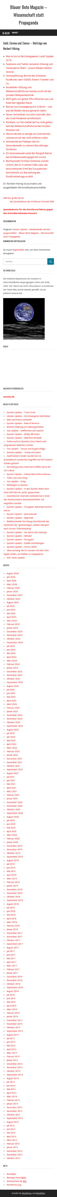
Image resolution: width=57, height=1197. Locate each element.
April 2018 (11, 918)
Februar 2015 (13, 1056)
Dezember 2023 (14, 671)
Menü (15, 32)
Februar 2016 (13, 1012)
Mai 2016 (11, 1001)
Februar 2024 (13, 664)
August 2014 (13, 1078)
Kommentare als (17, 1181)
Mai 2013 (11, 1132)
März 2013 (12, 1140)
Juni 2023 (11, 693)
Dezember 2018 (14, 889)
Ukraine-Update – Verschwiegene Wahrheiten (28, 416)
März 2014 (12, 1096)
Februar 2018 (13, 925)
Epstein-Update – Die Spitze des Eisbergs (27, 532)
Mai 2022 (11, 740)
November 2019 (14, 849)
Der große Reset (15, 198)
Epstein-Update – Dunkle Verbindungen (25, 543)
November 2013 (14, 1111)
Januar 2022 (12, 754)
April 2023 (11, 700)
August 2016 (13, 991)
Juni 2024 (11, 649)
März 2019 (12, 878)
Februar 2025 (13, 624)
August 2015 (13, 1034)
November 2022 (14, 718)
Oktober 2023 (13, 678)
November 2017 (14, 936)
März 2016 (12, 1009)
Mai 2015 (11, 1045)
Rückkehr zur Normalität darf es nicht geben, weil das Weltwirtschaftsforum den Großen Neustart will (29, 126)
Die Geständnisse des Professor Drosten (29, 201)
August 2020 (13, 816)
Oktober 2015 (13, 1027)
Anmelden (11, 1174)
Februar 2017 (13, 969)
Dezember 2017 (14, 933)
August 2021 (13, 773)
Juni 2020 (11, 824)
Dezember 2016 (14, 976)
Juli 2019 (11, 864)
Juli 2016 (11, 994)
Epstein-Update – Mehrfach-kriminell (24, 437)
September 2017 (15, 943)
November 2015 (14, 1023)
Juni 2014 (11, 1085)
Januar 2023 (12, 711)
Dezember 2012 (14, 1151)
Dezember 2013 (14, 1107)
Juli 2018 (11, 907)
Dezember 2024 (14, 631)
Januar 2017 (12, 972)
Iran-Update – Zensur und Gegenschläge (26, 448)
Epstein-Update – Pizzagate (20, 539)
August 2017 (13, 947)
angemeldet (18, 249)
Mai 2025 (11, 613)
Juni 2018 (11, 911)
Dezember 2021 (14, 758)
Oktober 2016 (13, 983)
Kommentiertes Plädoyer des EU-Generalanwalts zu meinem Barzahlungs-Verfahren (27, 145)
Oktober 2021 (13, 765)
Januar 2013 (12, 1147)
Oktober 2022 (13, 722)
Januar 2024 (12, 667)
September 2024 (15, 642)
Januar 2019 (12, 885)
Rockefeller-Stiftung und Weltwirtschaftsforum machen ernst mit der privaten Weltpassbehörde (28, 91)
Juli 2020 (11, 820)
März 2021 (12, 791)
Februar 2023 (13, 707)
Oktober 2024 (13, 638)
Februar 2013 (13, 1143)
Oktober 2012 (13, 1158)
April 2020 (11, 831)
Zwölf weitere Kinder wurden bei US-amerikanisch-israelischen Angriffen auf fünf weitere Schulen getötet (28, 459)
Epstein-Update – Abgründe (20, 517)
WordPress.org (14, 1184)
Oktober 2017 (13, 940)
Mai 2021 (11, 784)
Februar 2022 (13, 751)
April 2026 (11, 580)
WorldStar (40, 1193)
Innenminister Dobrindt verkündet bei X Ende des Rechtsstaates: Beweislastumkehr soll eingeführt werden (27, 499)
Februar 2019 (13, 882)
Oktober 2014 (13, 1071)
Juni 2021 (11, 780)
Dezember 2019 (14, 845)
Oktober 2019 (13, 853)
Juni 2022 (11, 736)
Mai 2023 (11, 696)
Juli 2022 (11, 733)
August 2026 (13, 573)
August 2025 (13, 602)
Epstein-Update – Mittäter (19, 535)
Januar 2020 (12, 842)
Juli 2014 (11, 1081)
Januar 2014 (12, 1103)
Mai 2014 (11, 1089)
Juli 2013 (11, 1125)
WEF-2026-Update (16, 557)
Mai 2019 (11, 871)
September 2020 (15, 813)
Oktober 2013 (13, 1114)
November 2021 (14, 762)
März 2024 (12, 660)
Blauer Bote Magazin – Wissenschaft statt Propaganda (28, 15)
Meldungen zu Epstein (17, 485)
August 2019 (13, 860)
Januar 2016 (12, 1016)
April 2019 (11, 874)
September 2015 (15, 1031)
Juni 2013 (11, 1129)
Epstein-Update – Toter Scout (21, 412)
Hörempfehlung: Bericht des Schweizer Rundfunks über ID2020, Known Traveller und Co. (30, 79)
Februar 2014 (13, 1100)
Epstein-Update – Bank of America (23, 423)
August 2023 (13, 686)
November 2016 (14, 980)
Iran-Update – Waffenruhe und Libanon (25, 430)
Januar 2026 (12, 591)
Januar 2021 (12, 798)
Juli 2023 (11, 689)
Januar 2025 (12, 627)
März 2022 (12, 747)
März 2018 (12, 922)
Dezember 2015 (14, 1020)
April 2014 (11, 1092)
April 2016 (11, 1005)
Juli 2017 (11, 951)
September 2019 (15, 856)
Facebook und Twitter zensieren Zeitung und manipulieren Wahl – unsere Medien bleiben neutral (29, 68)
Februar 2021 (13, 794)
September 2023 (15, 682)
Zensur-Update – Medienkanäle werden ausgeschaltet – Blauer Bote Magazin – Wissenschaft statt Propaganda (28, 233)
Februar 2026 (13, 587)
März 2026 (12, 584)
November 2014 (14, 1067)
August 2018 (13, 904)
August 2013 (13, 1121)
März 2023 (12, 704)
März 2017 (12, 965)
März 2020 (12, 834)
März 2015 (12, 1052)
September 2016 (15, 987)
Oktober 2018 (13, 896)
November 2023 (14, 675)
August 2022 (13, 729)
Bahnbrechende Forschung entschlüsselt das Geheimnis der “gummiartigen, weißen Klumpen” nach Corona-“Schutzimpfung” (27, 525)
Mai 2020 (11, 827)
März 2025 (12, 620)
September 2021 (15, 769)
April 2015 (11, 1049)
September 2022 (15, 725)
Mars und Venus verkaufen (19, 419)
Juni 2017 (11, 954)
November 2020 (14, 805)
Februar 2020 (13, 838)
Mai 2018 (11, 914)
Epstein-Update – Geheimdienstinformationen (28, 474)
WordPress (27, 1193)
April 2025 (11, 617)
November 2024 (14, 635)
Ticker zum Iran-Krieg (17, 477)
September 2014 (15, 1074)
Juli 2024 (11, 646)
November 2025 (14, 595)
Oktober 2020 (13, 809)
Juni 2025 (11, 609)
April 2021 (11, 787)
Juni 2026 (11, 577)
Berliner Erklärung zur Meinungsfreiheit (25, 426)
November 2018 (14, 893)
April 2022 (11, 744)
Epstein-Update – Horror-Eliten (22, 546)
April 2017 (11, 962)
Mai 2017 (11, 958)
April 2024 (11, 657)
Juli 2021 (11, 776)
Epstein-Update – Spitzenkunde (22, 514)
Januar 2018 (12, 929)
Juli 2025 (11, 606)
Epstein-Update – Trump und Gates (24, 452)
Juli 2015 (11, 1038)
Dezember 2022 (14, 715)
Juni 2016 (11, 998)
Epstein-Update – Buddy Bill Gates (23, 434)
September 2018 (15, 900)
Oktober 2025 (13, 598)
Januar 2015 (12, 1060)
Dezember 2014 (14, 1063)
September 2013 (15, 1118)
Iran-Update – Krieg (16, 481)
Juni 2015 (11, 1041)
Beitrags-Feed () (16, 1177)
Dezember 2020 (14, 802)
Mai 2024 (11, 653)
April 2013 (11, 1136)
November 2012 (14, 1154)
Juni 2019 (11, 867)
